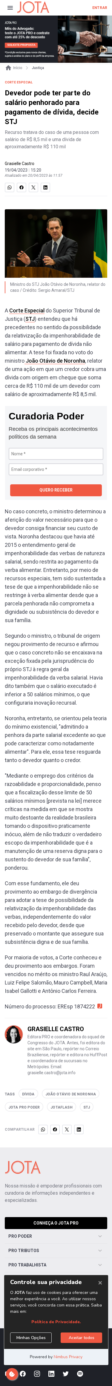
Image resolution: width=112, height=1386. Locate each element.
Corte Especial (27, 310)
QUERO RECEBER (56, 490)
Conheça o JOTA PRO (56, 1223)
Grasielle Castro (19, 163)
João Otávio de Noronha (54, 361)
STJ (30, 319)
